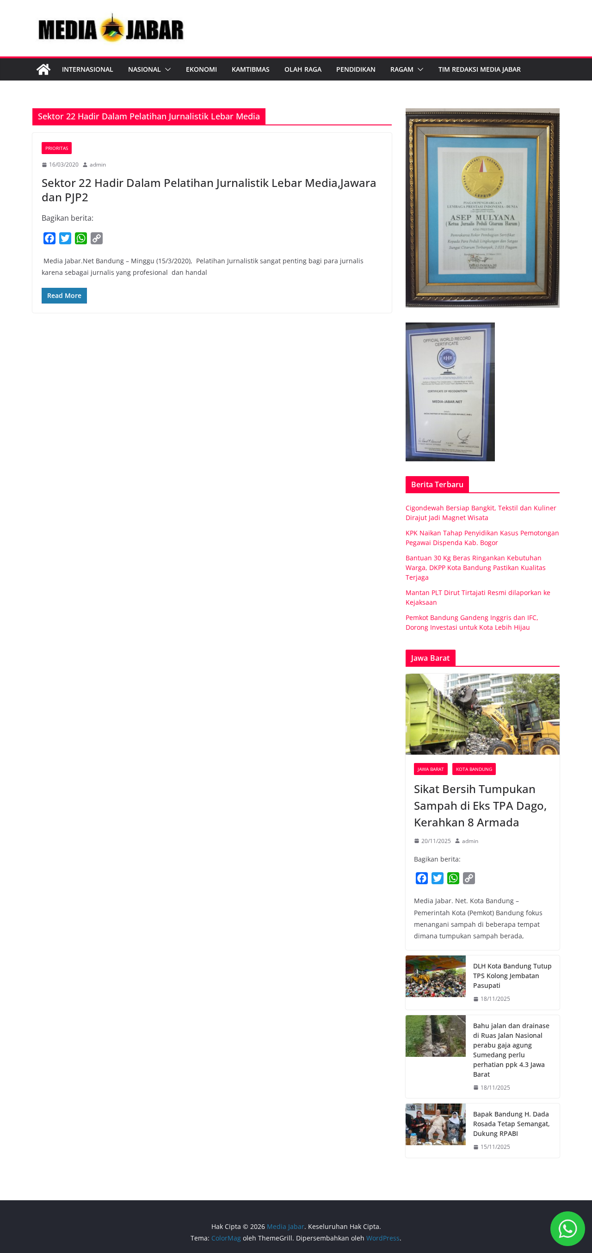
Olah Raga (302, 69)
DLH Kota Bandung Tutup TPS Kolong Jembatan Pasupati (512, 975)
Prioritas (56, 148)
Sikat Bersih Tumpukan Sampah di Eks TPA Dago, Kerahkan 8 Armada (480, 805)
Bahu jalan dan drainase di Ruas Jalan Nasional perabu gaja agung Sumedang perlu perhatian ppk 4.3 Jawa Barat (511, 1050)
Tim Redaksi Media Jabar (479, 69)
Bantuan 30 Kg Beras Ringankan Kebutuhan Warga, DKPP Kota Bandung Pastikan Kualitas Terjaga (476, 567)
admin (98, 164)
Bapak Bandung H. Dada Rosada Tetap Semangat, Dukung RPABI (511, 1124)
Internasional (87, 69)
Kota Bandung (474, 769)
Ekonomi (201, 69)
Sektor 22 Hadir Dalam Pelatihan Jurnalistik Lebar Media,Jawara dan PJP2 (209, 190)
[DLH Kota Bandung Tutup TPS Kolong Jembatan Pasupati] (436, 982)
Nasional (144, 69)
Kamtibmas (251, 69)
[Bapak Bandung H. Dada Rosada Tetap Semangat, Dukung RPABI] (436, 1131)
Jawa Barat (431, 769)
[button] (166, 69)
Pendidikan (356, 69)
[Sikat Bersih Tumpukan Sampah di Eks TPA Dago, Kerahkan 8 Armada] (483, 714)
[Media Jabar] (43, 69)
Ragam (401, 69)
